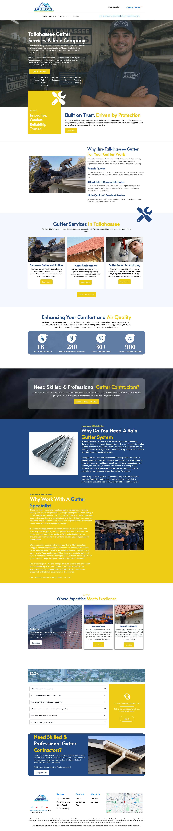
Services (52, 16)
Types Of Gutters (63, 799)
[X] (42, 807)
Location (61, 16)
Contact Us (80, 802)
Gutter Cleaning (63, 808)
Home (45, 16)
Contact (76, 16)
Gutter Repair (62, 805)
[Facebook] (32, 807)
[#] (143, 16)
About (68, 16)
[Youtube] (46, 807)
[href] (124, 803)
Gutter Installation (64, 802)
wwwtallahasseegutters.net (38, 810)
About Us (94, 799)
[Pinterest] (37, 807)
